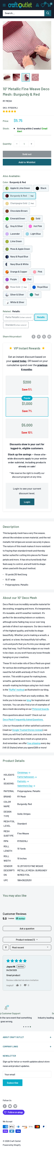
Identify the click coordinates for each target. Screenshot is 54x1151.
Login (27, 501)
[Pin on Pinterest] (39, 336)
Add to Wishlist (27, 162)
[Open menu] (4, 5)
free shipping (33, 743)
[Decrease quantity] (17, 144)
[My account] (37, 5)
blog (29, 700)
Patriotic (21, 781)
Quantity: (7, 143)
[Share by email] (49, 336)
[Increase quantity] (31, 144)
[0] (49, 5)
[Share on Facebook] (33, 336)
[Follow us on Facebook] (5, 1106)
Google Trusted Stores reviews (27, 729)
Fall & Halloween (25, 776)
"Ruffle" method (16, 689)
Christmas (22, 772)
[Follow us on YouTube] (10, 1106)
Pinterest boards (40, 708)
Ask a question (27, 928)
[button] (9, 111)
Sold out (27, 154)
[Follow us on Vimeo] (15, 1106)
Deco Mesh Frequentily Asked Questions (23, 719)
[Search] (47, 13)
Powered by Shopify (12, 1145)
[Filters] (6, 947)
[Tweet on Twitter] (44, 336)
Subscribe (12, 1082)
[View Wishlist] (43, 5)
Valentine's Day (25, 785)
